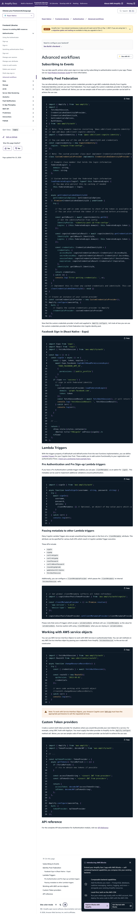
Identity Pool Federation (60, 78)
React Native (11, 16)
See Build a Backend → (53, 46)
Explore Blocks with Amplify (92, 906)
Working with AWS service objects (67, 632)
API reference (52, 822)
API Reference (103, 828)
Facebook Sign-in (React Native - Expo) (65, 331)
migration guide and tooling (63, 30)
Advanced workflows (96, 19)
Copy (128, 99)
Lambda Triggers (54, 448)
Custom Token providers (60, 722)
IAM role (108, 712)
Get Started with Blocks (118, 906)
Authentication (78, 19)
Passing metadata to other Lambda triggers (68, 530)
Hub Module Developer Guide (59, 73)
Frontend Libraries (62, 19)
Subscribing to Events (58, 64)
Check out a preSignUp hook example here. (74, 459)
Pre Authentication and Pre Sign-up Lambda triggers (73, 464)
